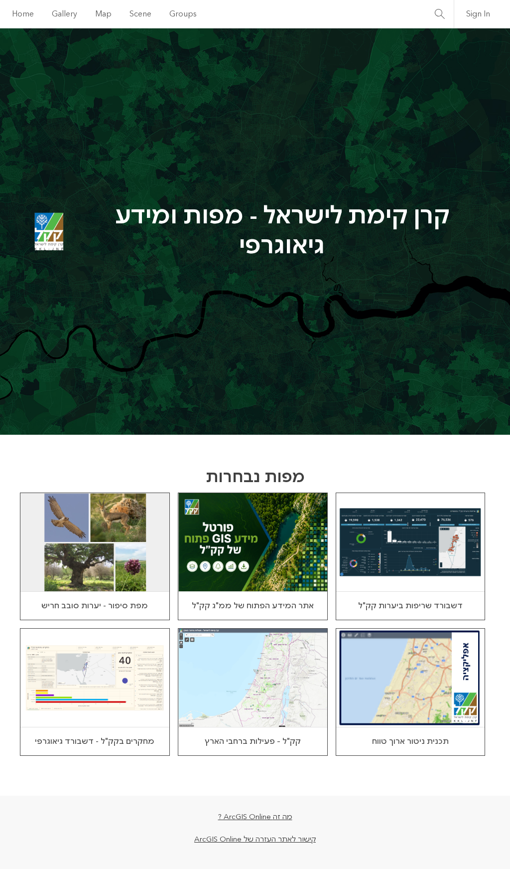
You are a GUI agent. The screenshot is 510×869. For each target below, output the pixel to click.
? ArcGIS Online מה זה (255, 817)
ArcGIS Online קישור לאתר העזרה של (255, 839)
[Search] (440, 14)
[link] (95, 556)
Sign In (478, 14)
